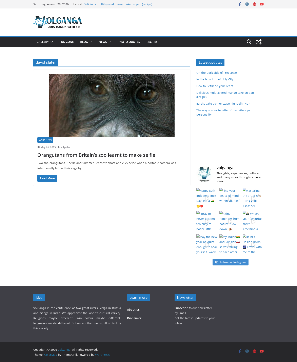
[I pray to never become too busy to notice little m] (206, 221)
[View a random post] (259, 42)
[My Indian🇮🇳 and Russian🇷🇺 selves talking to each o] (229, 244)
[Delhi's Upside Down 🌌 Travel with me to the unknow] (253, 244)
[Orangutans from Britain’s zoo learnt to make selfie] (111, 105)
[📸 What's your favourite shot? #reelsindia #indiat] (253, 221)
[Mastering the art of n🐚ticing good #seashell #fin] (253, 198)
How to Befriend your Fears (214, 86)
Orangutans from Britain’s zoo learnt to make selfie (96, 155)
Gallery (43, 42)
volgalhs (65, 147)
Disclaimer (134, 318)
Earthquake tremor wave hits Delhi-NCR (223, 103)
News (103, 42)
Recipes (152, 42)
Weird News (45, 140)
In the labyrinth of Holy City (214, 79)
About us (133, 309)
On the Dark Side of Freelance (216, 73)
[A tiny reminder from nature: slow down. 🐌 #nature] (229, 221)
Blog (84, 42)
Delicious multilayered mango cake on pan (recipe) (118, 4)
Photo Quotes (129, 42)
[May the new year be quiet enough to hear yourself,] (206, 244)
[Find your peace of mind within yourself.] (229, 198)
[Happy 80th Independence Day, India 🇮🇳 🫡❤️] (206, 198)
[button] (51, 42)
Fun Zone (67, 42)
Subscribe (182, 308)
